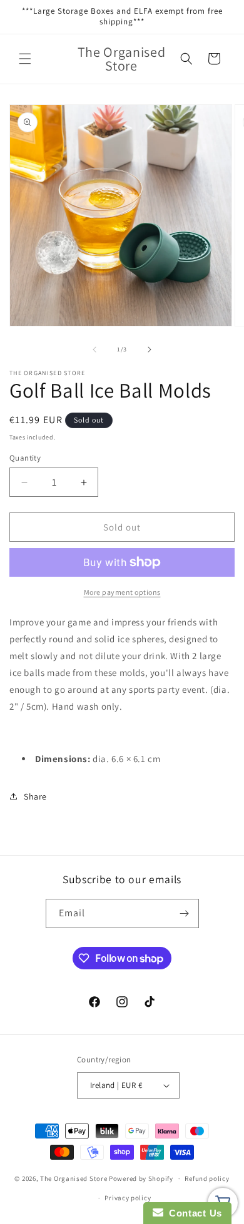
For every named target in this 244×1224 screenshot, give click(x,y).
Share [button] (35, 796)
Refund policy (207, 1178)
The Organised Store (73, 1178)
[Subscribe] (184, 913)
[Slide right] (149, 349)
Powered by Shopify (141, 1178)
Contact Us (192, 1213)
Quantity (25, 458)
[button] (25, 58)
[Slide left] (94, 349)
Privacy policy (127, 1197)
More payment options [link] (122, 592)
